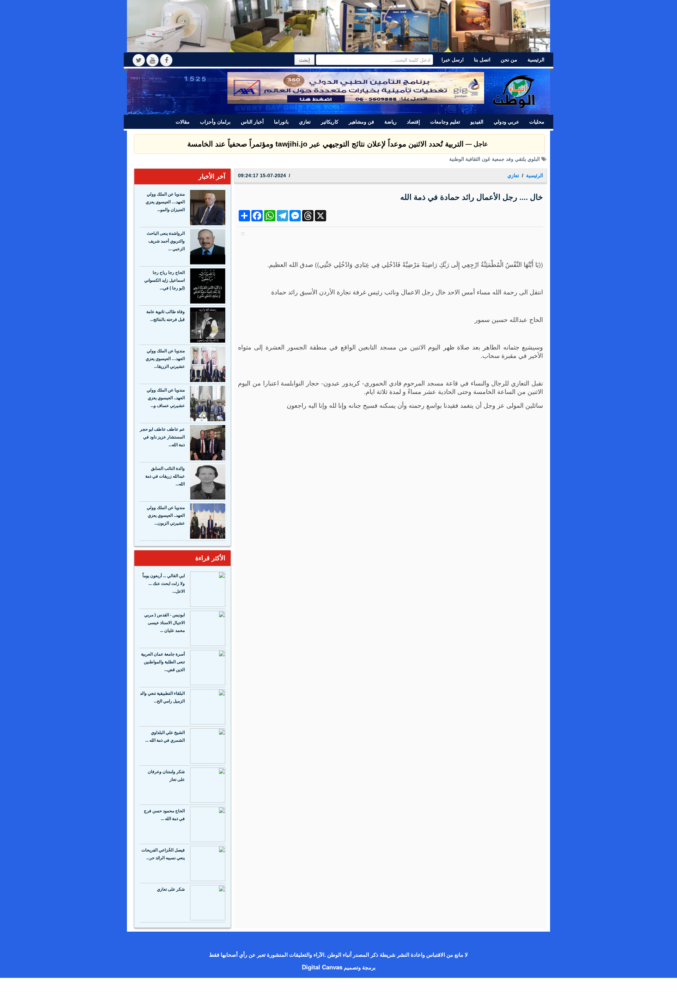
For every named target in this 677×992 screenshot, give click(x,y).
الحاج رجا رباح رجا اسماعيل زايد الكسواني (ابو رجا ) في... (164, 280)
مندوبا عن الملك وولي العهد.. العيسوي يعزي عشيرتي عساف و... (166, 398)
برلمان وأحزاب (215, 122)
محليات (536, 122)
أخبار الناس (252, 122)
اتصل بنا (482, 59)
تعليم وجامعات (445, 122)
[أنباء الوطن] (514, 90)
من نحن (509, 59)
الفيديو (476, 122)
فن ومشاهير (361, 122)
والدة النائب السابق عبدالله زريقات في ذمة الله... (165, 476)
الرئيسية (535, 59)
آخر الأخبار (212, 176)
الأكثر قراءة (210, 558)
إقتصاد (413, 122)
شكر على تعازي (171, 889)
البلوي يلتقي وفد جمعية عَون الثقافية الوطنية (494, 161)
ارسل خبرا (452, 59)
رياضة (390, 122)
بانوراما (281, 122)
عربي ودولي (506, 122)
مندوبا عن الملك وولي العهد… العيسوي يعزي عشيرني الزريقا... (165, 358)
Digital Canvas (322, 967)
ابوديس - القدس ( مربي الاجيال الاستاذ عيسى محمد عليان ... (164, 622)
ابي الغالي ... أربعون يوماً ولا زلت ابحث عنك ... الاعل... (163, 583)
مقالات (183, 122)
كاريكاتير (329, 122)
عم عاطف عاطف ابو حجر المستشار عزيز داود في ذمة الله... (162, 437)
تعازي (305, 122)
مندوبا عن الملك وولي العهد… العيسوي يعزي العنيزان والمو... (165, 202)
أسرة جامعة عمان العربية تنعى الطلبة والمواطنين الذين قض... (163, 662)
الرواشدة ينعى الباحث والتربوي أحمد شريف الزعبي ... (166, 241)
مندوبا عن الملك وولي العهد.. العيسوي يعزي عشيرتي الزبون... (166, 515)
